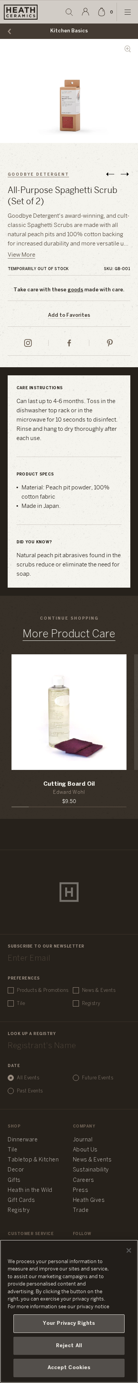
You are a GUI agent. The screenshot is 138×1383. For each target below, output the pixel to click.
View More (21, 255)
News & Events (99, 990)
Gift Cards (21, 1200)
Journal (83, 1140)
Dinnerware (23, 1140)
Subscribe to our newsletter (46, 946)
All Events (28, 1078)
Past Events (30, 1091)
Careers (83, 1180)
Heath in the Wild (30, 1190)
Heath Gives (89, 1200)
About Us (85, 1150)
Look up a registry (32, 1034)
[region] (69, 1311)
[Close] (128, 1250)
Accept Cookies (69, 1367)
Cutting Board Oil (69, 784)
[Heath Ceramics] (69, 892)
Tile (21, 1004)
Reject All (69, 1345)
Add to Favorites (69, 315)
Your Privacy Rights (69, 1323)
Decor (16, 1170)
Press (81, 1190)
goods (75, 289)
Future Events (97, 1078)
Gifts (14, 1180)
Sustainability (91, 1170)
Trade (81, 1210)
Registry (91, 1004)
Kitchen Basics (69, 31)
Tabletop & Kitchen (33, 1160)
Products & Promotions (43, 990)
